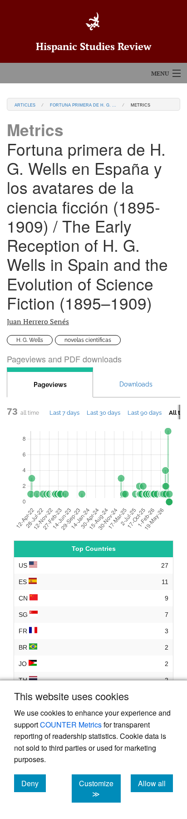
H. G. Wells (29, 340)
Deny (33, 783)
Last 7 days (64, 412)
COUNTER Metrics (71, 724)
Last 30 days (103, 412)
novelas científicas (87, 340)
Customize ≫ (100, 788)
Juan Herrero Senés (38, 321)
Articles (25, 104)
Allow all (155, 783)
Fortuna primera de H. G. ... (83, 104)
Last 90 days (145, 412)
